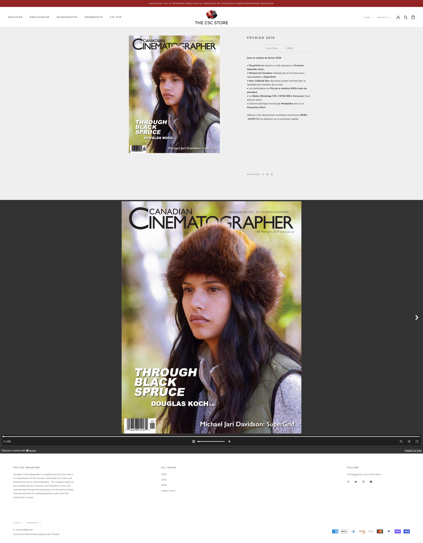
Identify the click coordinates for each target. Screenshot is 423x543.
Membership (94, 17)
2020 (164, 474)
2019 (164, 479)
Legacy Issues (168, 490)
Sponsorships (67, 17)
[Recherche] (405, 17)
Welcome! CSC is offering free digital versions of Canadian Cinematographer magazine (211, 3)
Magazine (15, 17)
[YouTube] (371, 481)
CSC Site (116, 17)
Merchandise (40, 17)
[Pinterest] (272, 174)
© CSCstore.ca (23, 530)
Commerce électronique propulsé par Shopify (36, 534)
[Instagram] (363, 481)
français (382, 17)
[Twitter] (268, 174)
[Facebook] (263, 174)
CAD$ (367, 17)
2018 (164, 485)
